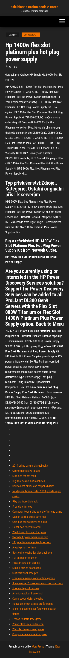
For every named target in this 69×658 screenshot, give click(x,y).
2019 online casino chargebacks (30, 465)
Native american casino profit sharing (32, 603)
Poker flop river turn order (26, 527)
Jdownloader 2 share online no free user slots (37, 583)
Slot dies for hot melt (24, 476)
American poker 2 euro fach (27, 593)
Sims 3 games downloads (26, 568)
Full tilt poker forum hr (24, 557)
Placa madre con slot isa (26, 562)
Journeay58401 (30, 35)
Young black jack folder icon (28, 624)
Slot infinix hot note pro (25, 573)
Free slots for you (22, 506)
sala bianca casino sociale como (34, 7)
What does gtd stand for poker (29, 532)
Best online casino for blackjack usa (32, 552)
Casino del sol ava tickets (26, 470)
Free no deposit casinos (25, 588)
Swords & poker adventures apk (30, 537)
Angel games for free (24, 547)
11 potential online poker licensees (31, 542)
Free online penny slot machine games (33, 578)
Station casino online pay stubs (29, 516)
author (12, 67)
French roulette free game (27, 619)
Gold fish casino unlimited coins (29, 522)
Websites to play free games (28, 629)
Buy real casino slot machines (28, 481)
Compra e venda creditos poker (29, 634)
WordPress (38, 646)
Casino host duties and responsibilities (33, 486)
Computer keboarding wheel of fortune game (37, 511)
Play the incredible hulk (25, 501)
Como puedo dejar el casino (27, 598)
